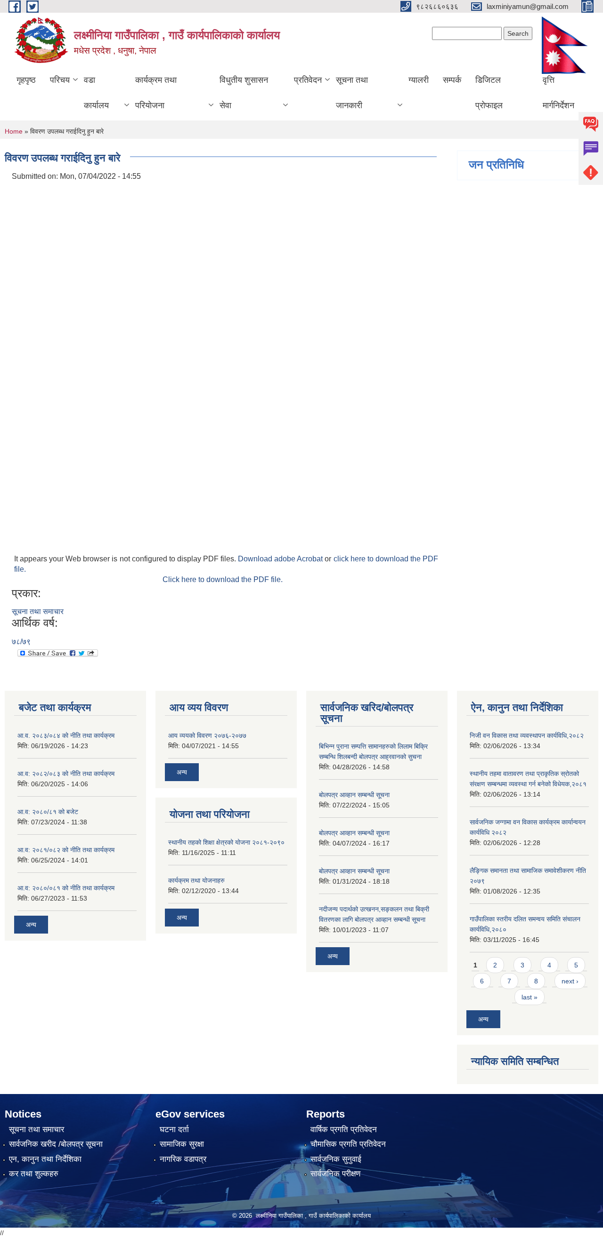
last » (530, 997)
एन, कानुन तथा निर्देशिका (45, 1159)
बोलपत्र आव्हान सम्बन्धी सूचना (354, 795)
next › (570, 981)
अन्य (31, 924)
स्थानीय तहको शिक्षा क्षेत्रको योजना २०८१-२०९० (226, 842)
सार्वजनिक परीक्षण (335, 1173)
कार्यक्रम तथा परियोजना (156, 92)
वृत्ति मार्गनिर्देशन (558, 92)
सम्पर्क (452, 80)
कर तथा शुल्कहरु (33, 1173)
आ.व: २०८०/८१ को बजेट (47, 811)
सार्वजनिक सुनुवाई (335, 1159)
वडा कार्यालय (96, 92)
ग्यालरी (418, 80)
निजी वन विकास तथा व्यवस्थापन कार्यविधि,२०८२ (527, 735)
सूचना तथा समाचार (38, 611)
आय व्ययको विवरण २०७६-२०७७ (207, 735)
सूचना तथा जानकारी (352, 92)
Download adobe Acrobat (281, 559)
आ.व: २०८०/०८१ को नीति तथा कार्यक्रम (65, 888)
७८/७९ (21, 642)
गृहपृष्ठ (26, 80)
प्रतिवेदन (308, 80)
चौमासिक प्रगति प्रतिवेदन (348, 1144)
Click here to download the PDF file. (223, 579)
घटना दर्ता (174, 1129)
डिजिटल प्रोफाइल (489, 92)
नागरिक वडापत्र (183, 1159)
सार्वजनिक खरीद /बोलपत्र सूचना (56, 1144)
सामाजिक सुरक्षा (182, 1144)
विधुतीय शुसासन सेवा (244, 92)
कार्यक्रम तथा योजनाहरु (196, 880)
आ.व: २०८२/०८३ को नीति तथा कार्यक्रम (65, 773)
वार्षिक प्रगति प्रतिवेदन (343, 1129)
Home (14, 131)
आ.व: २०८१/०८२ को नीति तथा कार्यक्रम (65, 850)
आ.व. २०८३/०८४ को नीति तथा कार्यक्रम (65, 735)
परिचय (60, 80)
